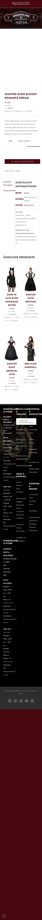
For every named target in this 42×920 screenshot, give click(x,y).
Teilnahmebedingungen (24, 465)
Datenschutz (20, 433)
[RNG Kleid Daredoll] (30, 338)
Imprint (18, 482)
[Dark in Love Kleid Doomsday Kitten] (11, 268)
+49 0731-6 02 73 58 (22, 2)
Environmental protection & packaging (34, 520)
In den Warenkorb (22, 161)
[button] (4, 916)
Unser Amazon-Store (32, 423)
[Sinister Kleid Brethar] (30, 268)
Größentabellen (21, 459)
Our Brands (33, 511)
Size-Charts (20, 531)
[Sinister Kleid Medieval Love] (11, 338)
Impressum (20, 430)
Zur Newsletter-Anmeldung (33, 449)
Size (10, 141)
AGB (18, 449)
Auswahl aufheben (33, 146)
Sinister (26, 193)
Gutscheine (33, 472)
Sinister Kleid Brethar (30, 298)
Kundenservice (21, 456)
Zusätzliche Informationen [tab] (7, 183)
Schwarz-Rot (28, 205)
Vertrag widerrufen (26, 421)
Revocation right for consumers (20, 508)
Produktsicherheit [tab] (7, 190)
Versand (10, 108)
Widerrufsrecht (21, 446)
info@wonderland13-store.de (21, 4)
